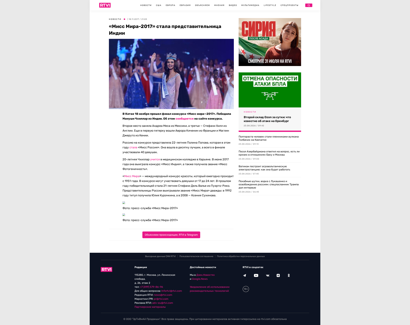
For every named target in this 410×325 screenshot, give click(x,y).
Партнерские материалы (150, 306)
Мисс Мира (131, 176)
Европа (170, 5)
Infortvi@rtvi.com (171, 290)
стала (133, 147)
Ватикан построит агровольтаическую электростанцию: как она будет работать (264, 168)
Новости (146, 5)
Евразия (185, 5)
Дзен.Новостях (205, 274)
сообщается (185, 118)
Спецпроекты (290, 5)
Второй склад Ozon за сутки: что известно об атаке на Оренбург (267, 119)
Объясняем (202, 5)
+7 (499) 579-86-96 (151, 286)
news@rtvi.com (163, 294)
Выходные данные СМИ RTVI (160, 256)
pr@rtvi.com (161, 298)
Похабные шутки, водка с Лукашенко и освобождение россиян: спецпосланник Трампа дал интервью (269, 184)
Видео (233, 5)
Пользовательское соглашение (196, 256)
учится (155, 159)
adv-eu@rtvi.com (162, 302)
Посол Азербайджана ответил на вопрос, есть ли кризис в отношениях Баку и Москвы (269, 153)
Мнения (219, 5)
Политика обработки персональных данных (241, 256)
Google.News (200, 278)
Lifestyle (270, 5)
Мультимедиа (250, 5)
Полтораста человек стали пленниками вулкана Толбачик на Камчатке (269, 138)
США (158, 5)
